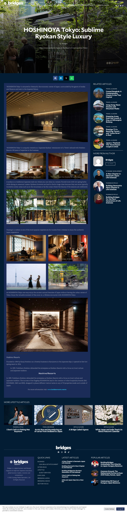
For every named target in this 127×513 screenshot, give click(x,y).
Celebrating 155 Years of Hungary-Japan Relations (110, 482)
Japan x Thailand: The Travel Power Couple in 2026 (113, 145)
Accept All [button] (120, 509)
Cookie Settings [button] (109, 509)
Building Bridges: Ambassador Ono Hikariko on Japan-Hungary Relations (111, 464)
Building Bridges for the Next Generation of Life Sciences (113, 200)
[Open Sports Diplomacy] (79, 5)
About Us (33, 2)
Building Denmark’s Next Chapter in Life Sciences (114, 187)
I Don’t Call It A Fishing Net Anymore (18, 430)
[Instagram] (118, 5)
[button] (55, 78)
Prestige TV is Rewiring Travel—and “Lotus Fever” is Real (113, 132)
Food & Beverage (48, 427)
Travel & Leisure (111, 89)
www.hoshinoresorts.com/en (57, 389)
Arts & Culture (79, 427)
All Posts (110, 163)
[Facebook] (116, 5)
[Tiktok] (122, 5)
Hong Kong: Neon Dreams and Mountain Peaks (113, 107)
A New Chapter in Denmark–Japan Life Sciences (113, 176)
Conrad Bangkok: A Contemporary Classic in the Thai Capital (114, 94)
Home (26, 2)
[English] (48, 2)
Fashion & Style (18, 427)
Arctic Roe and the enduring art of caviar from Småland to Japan (48, 430)
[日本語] (51, 2)
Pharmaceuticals (112, 183)
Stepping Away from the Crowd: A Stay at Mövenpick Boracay (114, 119)
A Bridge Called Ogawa (78, 430)
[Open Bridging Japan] (94, 5)
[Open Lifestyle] (62, 5)
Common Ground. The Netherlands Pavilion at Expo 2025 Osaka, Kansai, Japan (112, 473)
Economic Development (114, 171)
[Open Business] (41, 5)
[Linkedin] (120, 5)
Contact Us (42, 2)
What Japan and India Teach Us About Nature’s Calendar (108, 430)
